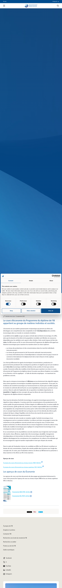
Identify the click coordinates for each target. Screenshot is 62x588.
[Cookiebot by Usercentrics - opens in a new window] (53, 276)
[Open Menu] (4, 6)
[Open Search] (58, 6)
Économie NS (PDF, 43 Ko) (21, 496)
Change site (54, 1)
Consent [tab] (10, 280)
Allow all (50, 310)
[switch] (23, 304)
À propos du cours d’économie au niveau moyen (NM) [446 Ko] (22, 463)
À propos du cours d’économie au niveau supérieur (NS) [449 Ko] (22, 467)
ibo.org (4, 1)
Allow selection (31, 310)
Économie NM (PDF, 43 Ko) (21, 492)
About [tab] (51, 280)
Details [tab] (31, 280)
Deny (11, 310)
